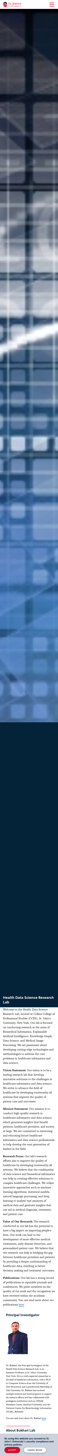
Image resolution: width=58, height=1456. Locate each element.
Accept (12, 1450)
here (21, 1305)
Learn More (35, 1450)
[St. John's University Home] (12, 5)
